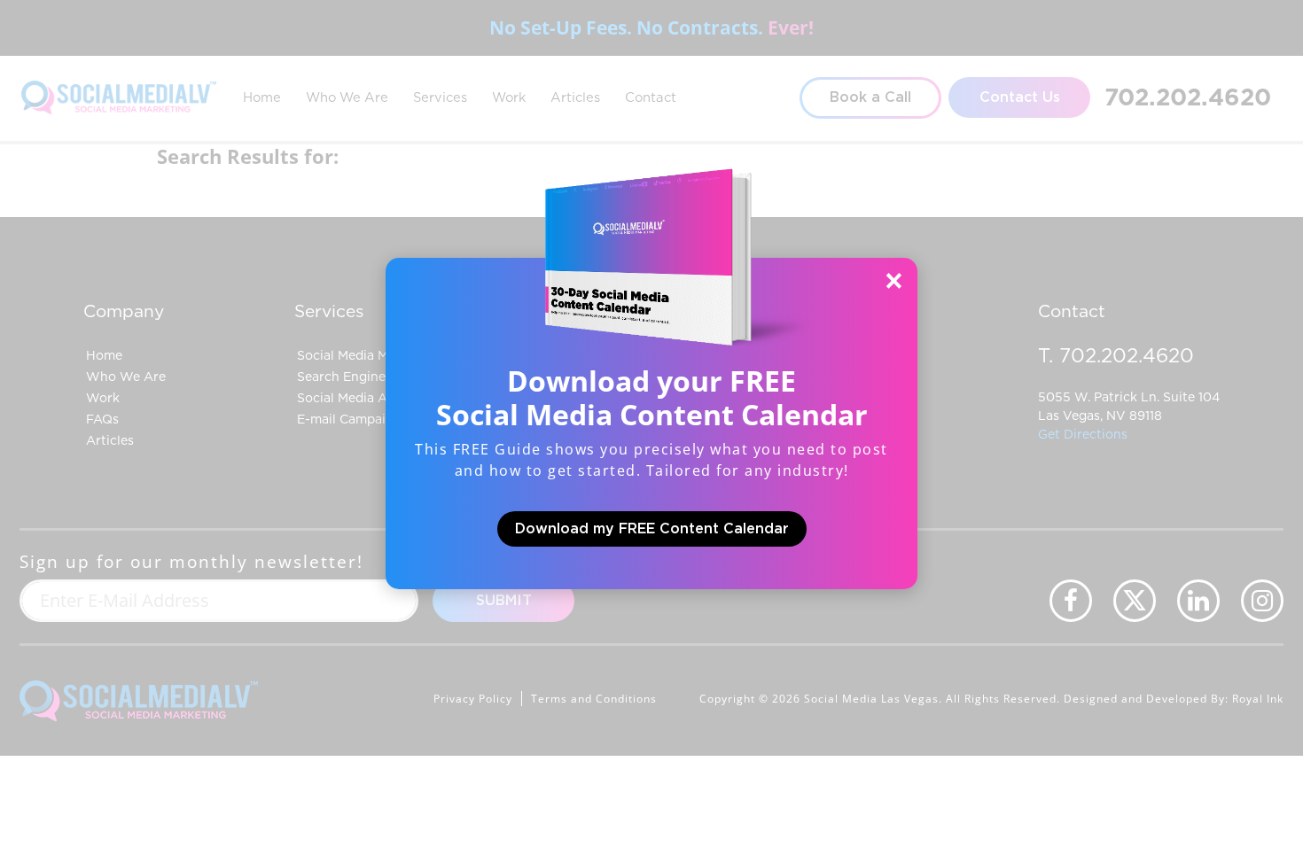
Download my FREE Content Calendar (652, 529)
